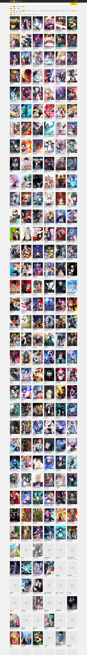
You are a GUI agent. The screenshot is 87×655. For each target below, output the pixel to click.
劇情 (29, 10)
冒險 (45, 10)
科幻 (32, 10)
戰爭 (57, 10)
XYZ (35, 14)
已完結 (18, 8)
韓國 (20, 6)
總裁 (73, 10)
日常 (11, 12)
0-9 (38, 14)
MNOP (25, 14)
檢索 (74, 3)
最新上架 (20, 1)
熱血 (60, 10)
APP (24, 1)
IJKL (21, 14)
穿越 (42, 10)
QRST (29, 14)
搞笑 (63, 10)
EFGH (18, 14)
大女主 (67, 10)
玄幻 (39, 10)
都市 (70, 10)
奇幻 (36, 10)
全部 (11, 6)
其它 (20, 12)
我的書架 (75, 1)
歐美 (23, 6)
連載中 (14, 8)
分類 (17, 1)
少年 (17, 12)
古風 (20, 10)
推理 (48, 10)
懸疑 (26, 10)
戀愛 (14, 10)
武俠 (51, 10)
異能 (23, 10)
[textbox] (40, 4)
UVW (32, 14)
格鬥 (54, 10)
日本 (17, 6)
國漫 (14, 6)
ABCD (14, 14)
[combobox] (40, 4)
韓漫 (14, 12)
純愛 (17, 10)
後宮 (76, 10)
